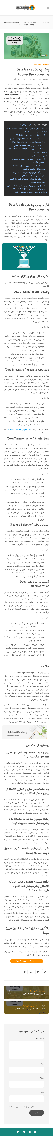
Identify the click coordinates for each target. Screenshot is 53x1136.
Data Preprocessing (12, 95)
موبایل (42, 1092)
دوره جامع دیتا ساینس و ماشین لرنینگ (26, 961)
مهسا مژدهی (45, 80)
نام (43, 1063)
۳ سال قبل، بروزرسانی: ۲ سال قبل (32, 80)
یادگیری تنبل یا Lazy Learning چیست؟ (32, 994)
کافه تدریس (45, 22)
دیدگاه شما (40, 1038)
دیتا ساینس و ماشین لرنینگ (30, 22)
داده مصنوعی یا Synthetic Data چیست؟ (24, 1008)
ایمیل (42, 1078)
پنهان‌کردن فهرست (26, 124)
